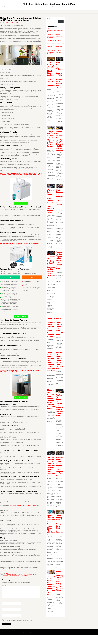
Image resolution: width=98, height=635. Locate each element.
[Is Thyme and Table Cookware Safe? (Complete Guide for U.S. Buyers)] (51, 128)
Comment (4, 585)
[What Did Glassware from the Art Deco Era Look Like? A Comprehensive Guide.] (60, 453)
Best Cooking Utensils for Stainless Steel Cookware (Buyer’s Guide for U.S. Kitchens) (55, 30)
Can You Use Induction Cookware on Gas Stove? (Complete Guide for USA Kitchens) (55, 46)
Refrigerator (7, 573)
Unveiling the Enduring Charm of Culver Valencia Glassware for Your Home (59, 326)
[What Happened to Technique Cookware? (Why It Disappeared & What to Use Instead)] (60, 59)
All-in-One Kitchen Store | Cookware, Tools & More (49, 4)
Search (48, 18)
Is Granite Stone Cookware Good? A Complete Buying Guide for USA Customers (51, 267)
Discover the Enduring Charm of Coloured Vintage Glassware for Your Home (59, 360)
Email (3, 607)
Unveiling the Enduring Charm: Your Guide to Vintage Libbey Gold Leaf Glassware (59, 582)
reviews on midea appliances (15, 505)
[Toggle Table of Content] (10, 69)
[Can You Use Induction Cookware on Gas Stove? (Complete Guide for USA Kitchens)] (60, 128)
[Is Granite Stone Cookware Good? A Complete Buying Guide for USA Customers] (51, 253)
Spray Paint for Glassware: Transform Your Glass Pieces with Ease (51, 524)
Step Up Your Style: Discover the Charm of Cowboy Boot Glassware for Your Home (51, 362)
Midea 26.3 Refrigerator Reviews (29, 505)
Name (3, 600)
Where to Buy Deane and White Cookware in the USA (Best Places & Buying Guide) (54, 52)
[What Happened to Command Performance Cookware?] (60, 186)
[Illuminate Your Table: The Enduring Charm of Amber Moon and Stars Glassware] (51, 572)
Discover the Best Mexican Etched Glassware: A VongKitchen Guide (59, 260)
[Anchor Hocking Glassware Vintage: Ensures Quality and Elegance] (60, 512)
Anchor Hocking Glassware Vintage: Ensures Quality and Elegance (59, 524)
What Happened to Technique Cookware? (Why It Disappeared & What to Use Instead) (55, 36)
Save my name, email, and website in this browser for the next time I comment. (18, 620)
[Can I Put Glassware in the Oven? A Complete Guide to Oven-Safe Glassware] (51, 453)
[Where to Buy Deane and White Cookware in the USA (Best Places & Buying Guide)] (51, 186)
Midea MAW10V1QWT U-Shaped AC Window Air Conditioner (19, 243)
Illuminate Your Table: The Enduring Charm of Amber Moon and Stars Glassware (51, 586)
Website (4, 613)
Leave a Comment (14, 22)
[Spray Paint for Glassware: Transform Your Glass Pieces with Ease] (51, 512)
